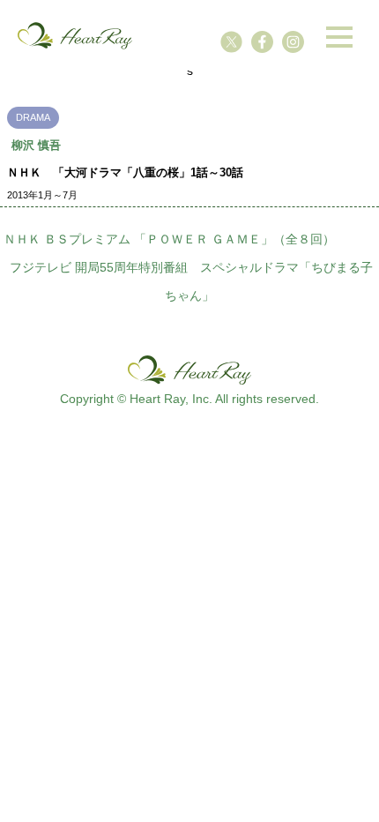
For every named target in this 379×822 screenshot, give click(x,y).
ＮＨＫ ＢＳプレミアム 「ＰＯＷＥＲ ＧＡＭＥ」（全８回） (169, 239)
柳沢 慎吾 (36, 145)
